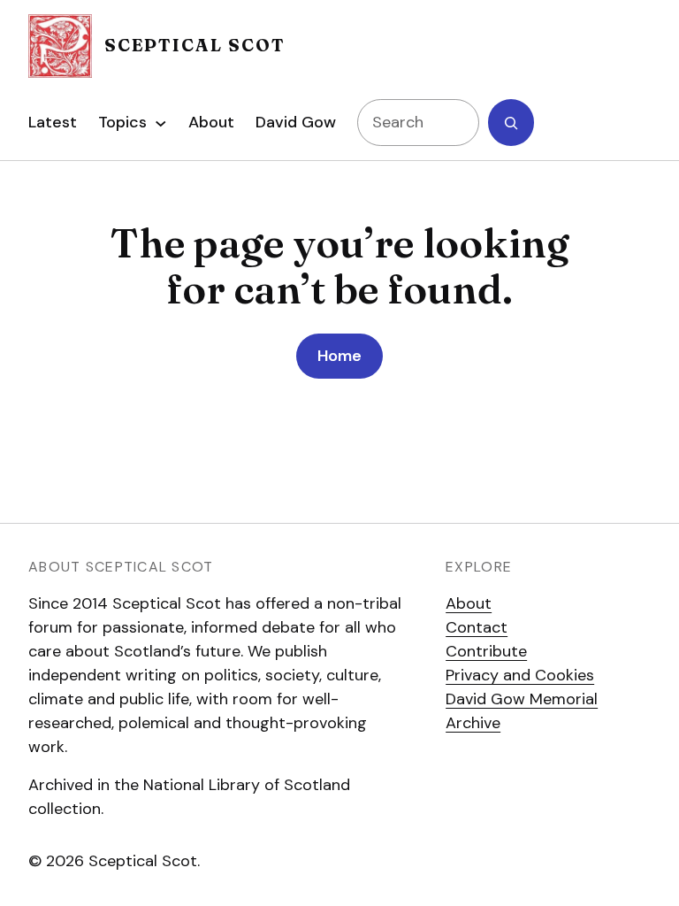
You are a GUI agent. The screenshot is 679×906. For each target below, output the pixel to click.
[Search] (511, 122)
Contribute (486, 651)
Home (339, 355)
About (469, 603)
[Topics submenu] (161, 123)
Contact (476, 627)
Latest (52, 122)
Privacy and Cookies (520, 675)
